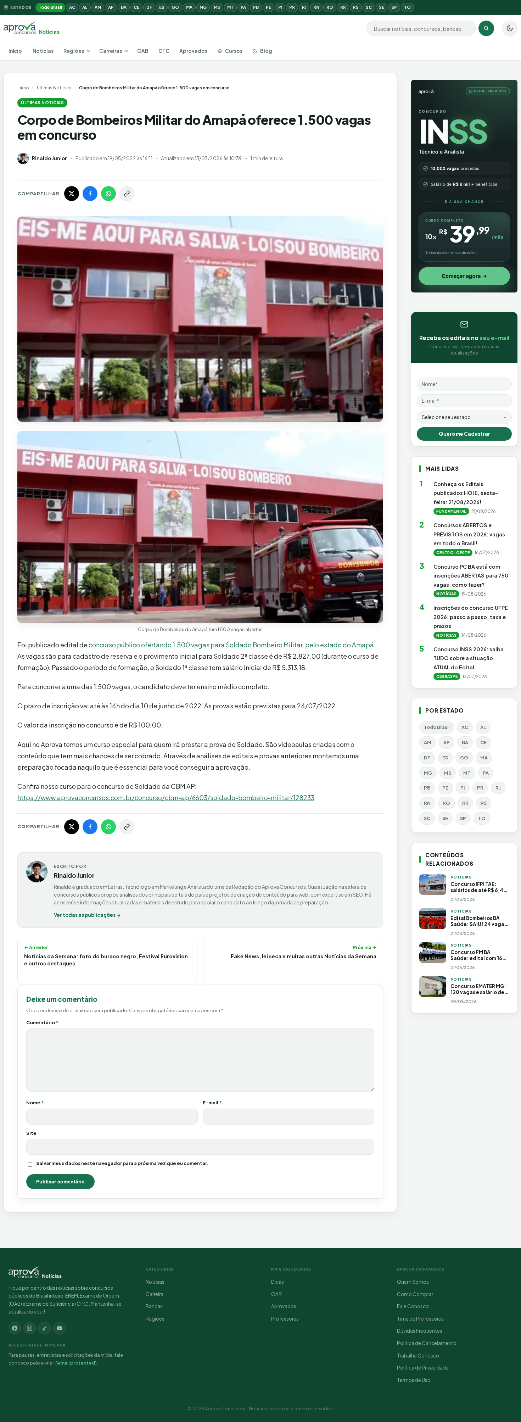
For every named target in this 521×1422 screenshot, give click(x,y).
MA (189, 7)
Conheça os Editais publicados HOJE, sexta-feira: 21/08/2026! (465, 493)
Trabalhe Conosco (418, 1356)
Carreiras (110, 51)
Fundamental (451, 511)
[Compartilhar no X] (71, 193)
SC (369, 7)
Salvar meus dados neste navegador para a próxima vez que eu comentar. (122, 1163)
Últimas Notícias (54, 87)
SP (394, 7)
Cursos (233, 51)
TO (407, 7)
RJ (304, 7)
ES (161, 7)
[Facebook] (15, 1328)
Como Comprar (415, 1294)
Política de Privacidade (423, 1368)
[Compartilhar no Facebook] (90, 193)
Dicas (277, 1282)
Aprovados (193, 51)
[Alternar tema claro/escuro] (509, 28)
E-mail (212, 1102)
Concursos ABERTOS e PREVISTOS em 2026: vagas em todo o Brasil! (469, 534)
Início (15, 51)
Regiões (73, 51)
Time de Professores (420, 1319)
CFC (163, 51)
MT (230, 7)
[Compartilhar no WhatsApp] (108, 193)
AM (98, 7)
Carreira (154, 1294)
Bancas (154, 1306)
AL (85, 7)
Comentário (42, 1022)
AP (111, 7)
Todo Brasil (50, 7)
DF (149, 7)
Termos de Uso (414, 1380)
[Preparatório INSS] (464, 186)
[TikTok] (44, 1328)
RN (316, 7)
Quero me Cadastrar (464, 434)
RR (343, 7)
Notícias (43, 51)
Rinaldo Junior (49, 158)
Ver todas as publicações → (87, 915)
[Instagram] (29, 1328)
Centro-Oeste (453, 552)
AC (72, 7)
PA (243, 7)
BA (124, 7)
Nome (35, 1102)
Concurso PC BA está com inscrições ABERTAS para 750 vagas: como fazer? (471, 575)
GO (175, 7)
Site (31, 1133)
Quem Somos (413, 1282)
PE (268, 7)
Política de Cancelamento (426, 1343)
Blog (266, 51)
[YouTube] (59, 1328)
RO (329, 7)
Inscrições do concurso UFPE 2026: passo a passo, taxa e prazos (470, 616)
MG (203, 7)
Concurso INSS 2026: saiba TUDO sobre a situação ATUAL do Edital (468, 658)
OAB (143, 51)
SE (381, 7)
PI (280, 7)
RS (356, 7)
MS (217, 7)
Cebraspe (447, 676)
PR (292, 7)
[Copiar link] (126, 193)
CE (136, 7)
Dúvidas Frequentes (419, 1331)
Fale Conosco (413, 1306)
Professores (285, 1319)
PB (256, 7)
